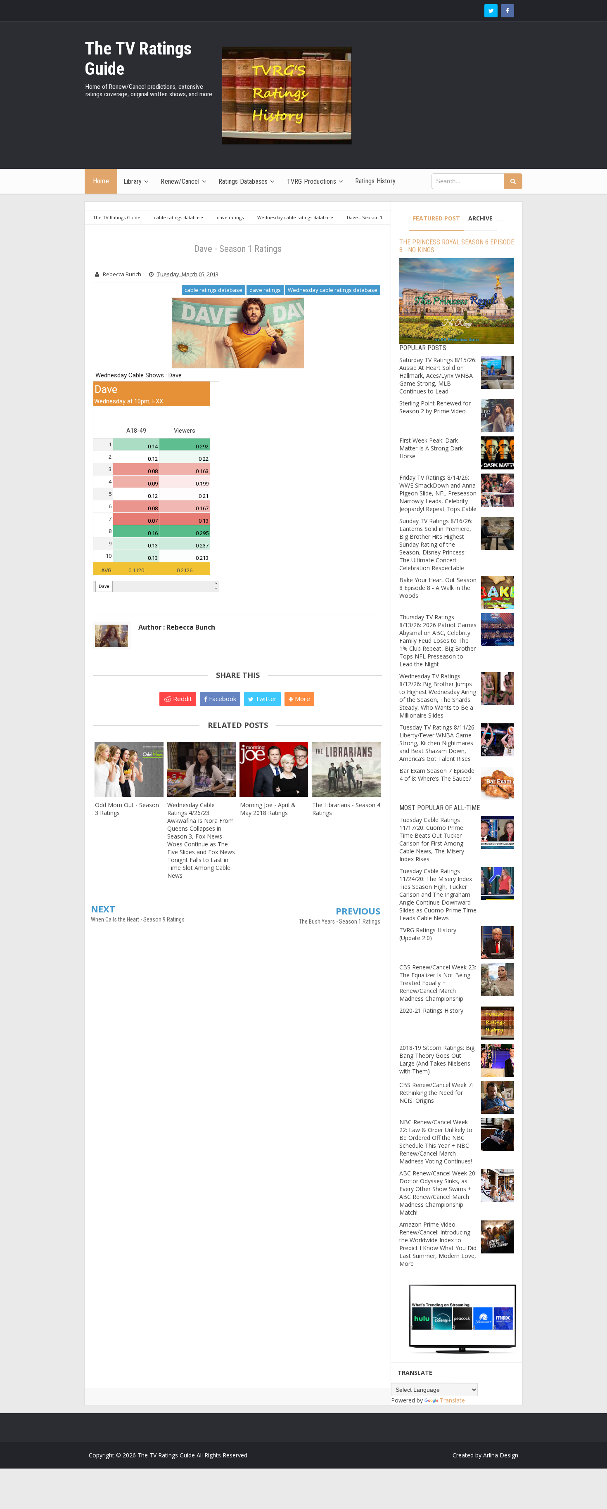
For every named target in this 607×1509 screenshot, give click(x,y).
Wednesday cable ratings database (332, 290)
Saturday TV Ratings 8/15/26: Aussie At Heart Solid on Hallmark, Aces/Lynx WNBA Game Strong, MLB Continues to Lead (438, 375)
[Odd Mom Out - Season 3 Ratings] (129, 769)
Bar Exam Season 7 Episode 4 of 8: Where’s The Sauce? (436, 774)
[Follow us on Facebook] (507, 10)
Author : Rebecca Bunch (176, 627)
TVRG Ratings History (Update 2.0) (427, 934)
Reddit (181, 698)
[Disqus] (237, 1058)
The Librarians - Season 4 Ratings (346, 809)
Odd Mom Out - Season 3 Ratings (127, 809)
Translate (452, 1400)
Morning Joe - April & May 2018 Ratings (268, 809)
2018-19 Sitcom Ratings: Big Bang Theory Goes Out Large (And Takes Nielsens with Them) (436, 1059)
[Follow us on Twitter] (491, 10)
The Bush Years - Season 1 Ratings (339, 921)
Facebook (221, 698)
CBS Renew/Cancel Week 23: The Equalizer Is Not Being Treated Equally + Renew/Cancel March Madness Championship (437, 982)
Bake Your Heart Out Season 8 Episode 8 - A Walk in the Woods (438, 587)
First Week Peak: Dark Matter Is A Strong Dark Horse (431, 448)
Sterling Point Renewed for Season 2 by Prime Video (435, 407)
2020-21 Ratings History (431, 1010)
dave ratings (265, 290)
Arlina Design (500, 1455)
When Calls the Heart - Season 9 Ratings (138, 919)
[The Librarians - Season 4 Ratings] (346, 769)
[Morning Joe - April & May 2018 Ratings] (274, 769)
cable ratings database (213, 290)
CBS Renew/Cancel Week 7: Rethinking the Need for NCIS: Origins (436, 1092)
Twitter (265, 698)
